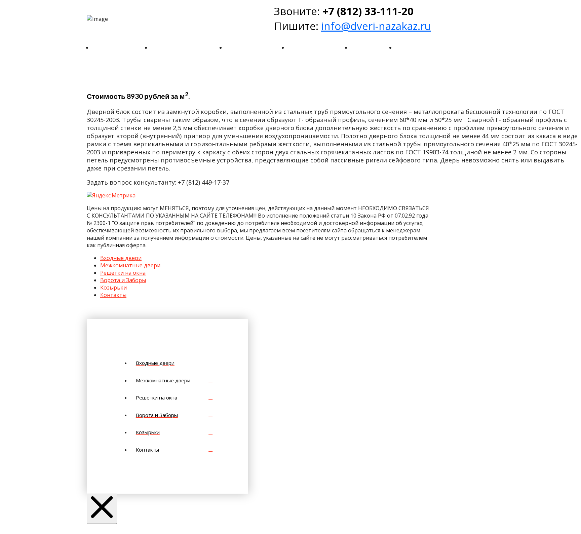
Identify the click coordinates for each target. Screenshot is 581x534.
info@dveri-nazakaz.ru (376, 26)
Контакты (113, 295)
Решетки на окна (123, 272)
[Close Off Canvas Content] (102, 509)
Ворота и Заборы (123, 280)
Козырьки (113, 287)
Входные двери (121, 258)
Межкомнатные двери (130, 265)
